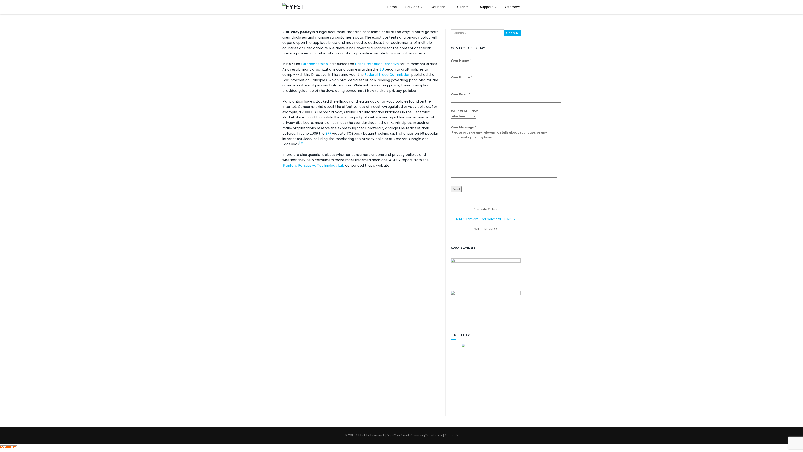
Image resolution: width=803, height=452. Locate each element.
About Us (451, 435)
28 (302, 143)
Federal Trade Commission (387, 74)
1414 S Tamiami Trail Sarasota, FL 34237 (486, 219)
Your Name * (461, 60)
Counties (439, 7)
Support (487, 7)
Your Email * (461, 94)
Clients (463, 7)
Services (412, 7)
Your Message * (463, 127)
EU (381, 69)
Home (392, 7)
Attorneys (513, 7)
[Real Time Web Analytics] (8, 446)
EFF (328, 133)
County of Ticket (465, 111)
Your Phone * (461, 77)
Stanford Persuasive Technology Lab (313, 165)
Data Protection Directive (377, 64)
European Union (314, 64)
